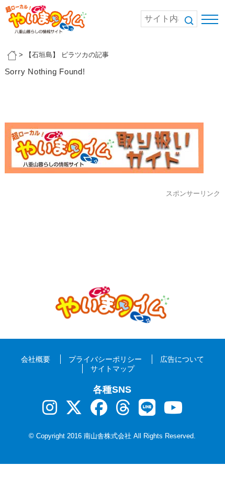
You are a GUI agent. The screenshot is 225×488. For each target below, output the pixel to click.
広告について (182, 359)
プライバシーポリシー (105, 359)
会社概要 (35, 359)
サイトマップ (112, 368)
